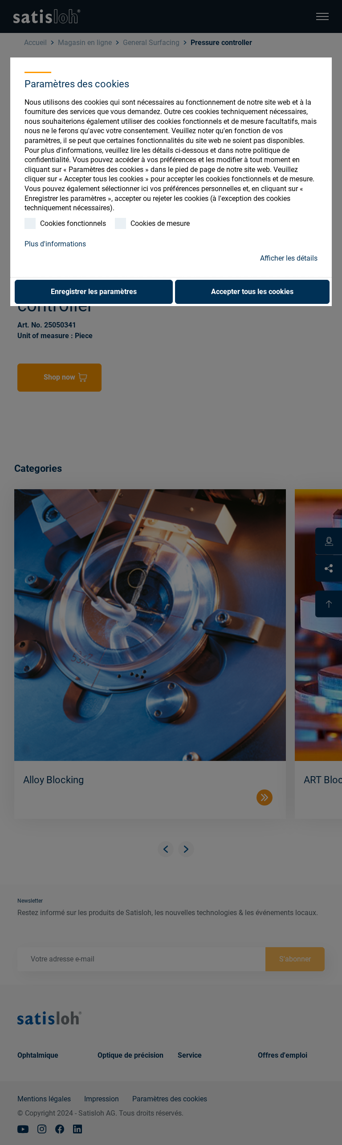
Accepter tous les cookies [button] (252, 291)
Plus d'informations (55, 244)
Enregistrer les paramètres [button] (94, 291)
